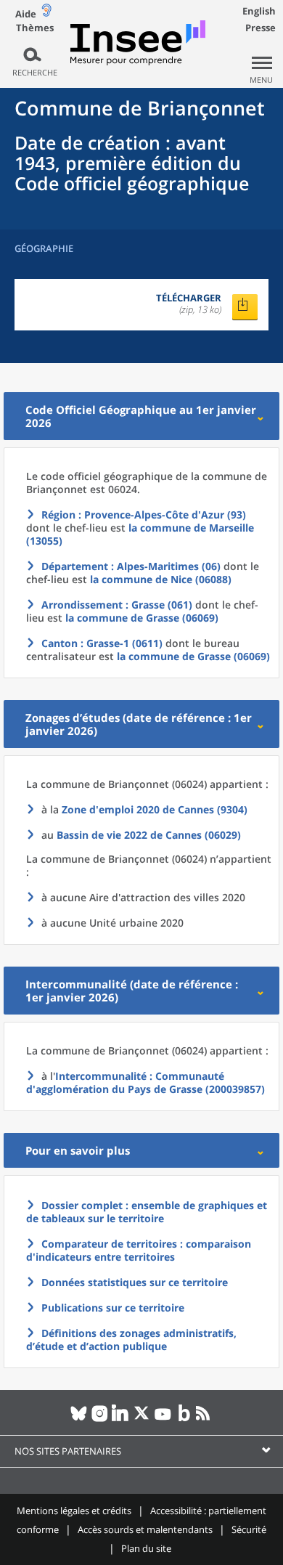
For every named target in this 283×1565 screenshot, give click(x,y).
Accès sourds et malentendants (145, 1529)
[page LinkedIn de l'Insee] (121, 1419)
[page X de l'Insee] (142, 1419)
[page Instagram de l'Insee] (100, 1419)
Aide (25, 13)
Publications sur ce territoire (112, 1307)
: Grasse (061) (116, 604)
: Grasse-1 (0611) (102, 643)
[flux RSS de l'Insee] (205, 1419)
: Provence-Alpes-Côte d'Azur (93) (143, 514)
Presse (260, 27)
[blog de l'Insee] (184, 1419)
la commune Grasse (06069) (141, 618)
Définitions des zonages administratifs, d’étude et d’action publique (131, 1339)
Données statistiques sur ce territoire (134, 1282)
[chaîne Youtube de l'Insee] (163, 1419)
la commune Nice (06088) (160, 579)
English (259, 10)
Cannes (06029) (149, 835)
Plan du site (146, 1548)
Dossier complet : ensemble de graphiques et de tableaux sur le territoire (146, 1211)
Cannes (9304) (154, 809)
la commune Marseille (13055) (140, 534)
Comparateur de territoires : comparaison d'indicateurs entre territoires (138, 1250)
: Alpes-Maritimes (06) (131, 566)
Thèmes (35, 28)
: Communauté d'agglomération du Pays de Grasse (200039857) (145, 1082)
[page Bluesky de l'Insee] (79, 1419)
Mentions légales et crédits (74, 1510)
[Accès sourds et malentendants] (46, 13)
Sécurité (248, 1529)
